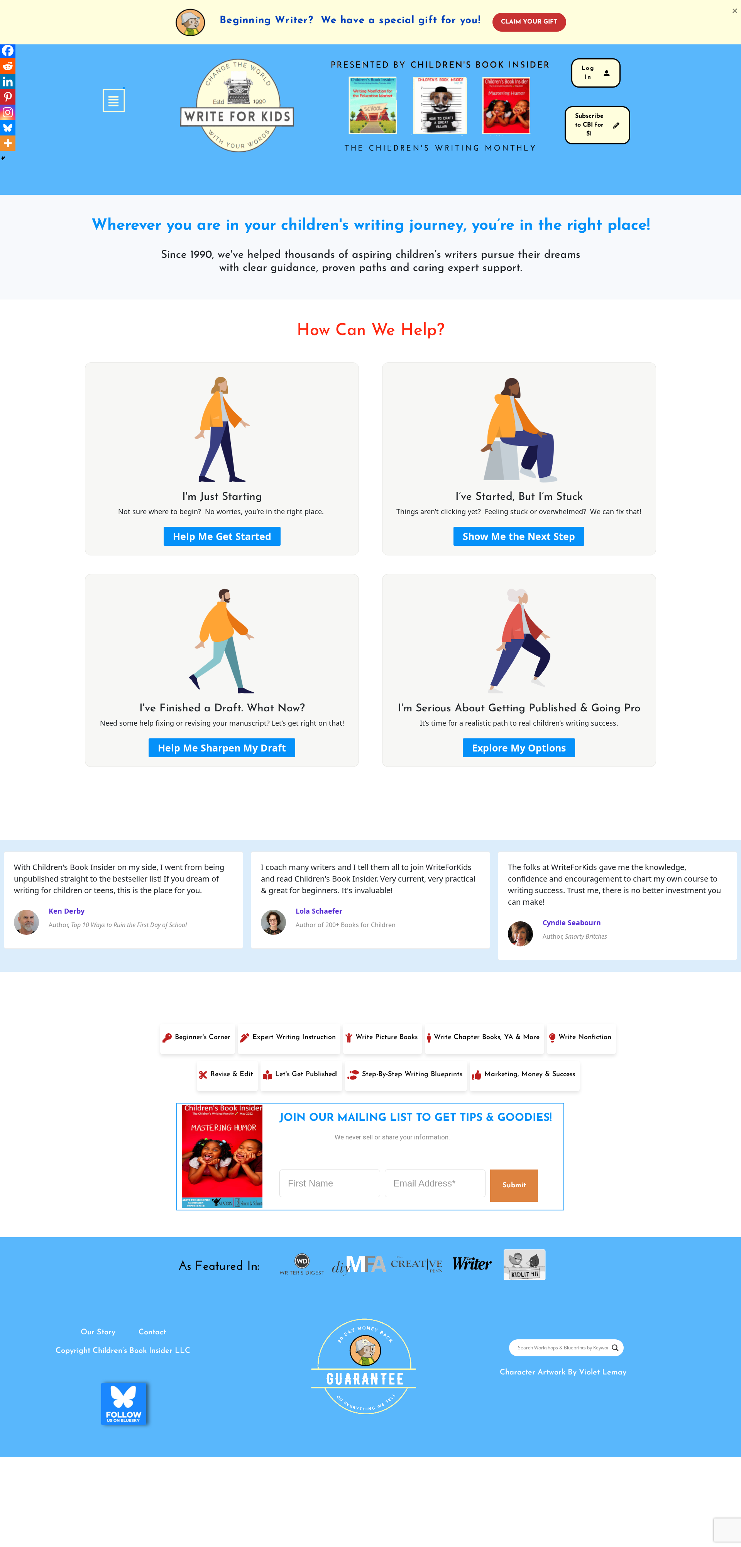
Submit (514, 1185)
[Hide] (3, 158)
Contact (152, 1332)
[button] (124, 100)
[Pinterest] (7, 97)
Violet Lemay (602, 1372)
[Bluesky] (7, 127)
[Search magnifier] (615, 1347)
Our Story (98, 1332)
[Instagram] (7, 112)
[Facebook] (7, 50)
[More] (7, 143)
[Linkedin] (7, 81)
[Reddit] (7, 66)
